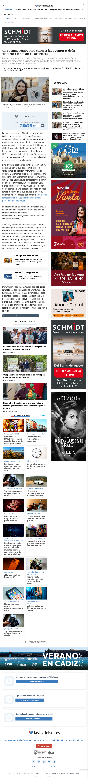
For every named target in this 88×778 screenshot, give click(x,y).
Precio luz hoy (20, 9)
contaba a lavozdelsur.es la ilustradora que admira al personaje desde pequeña (24, 198)
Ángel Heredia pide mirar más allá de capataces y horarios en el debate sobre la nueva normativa (73, 115)
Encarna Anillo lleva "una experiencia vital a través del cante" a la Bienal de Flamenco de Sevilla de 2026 (73, 126)
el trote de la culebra (39, 18)
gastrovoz (68, 18)
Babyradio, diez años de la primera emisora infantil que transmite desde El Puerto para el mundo (24, 406)
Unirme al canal (37, 681)
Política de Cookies (67, 773)
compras (16, 18)
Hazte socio (45, 746)
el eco (51, 18)
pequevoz (7, 18)
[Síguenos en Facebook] (54, 761)
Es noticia (8, 9)
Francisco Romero (10, 411)
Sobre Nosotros (36, 773)
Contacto (47, 773)
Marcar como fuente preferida (45, 767)
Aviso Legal (56, 773)
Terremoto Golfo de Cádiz (37, 9)
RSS (77, 773)
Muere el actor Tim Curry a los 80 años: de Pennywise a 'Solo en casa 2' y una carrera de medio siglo (74, 136)
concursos (59, 18)
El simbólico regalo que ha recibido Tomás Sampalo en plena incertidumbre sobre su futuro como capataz (73, 105)
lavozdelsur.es (30, 116)
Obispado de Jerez (57, 9)
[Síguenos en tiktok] (44, 761)
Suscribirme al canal (30, 700)
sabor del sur (79, 18)
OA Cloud (50, 777)
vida (5, 22)
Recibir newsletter (34, 719)
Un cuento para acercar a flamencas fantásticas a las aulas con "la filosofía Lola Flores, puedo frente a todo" (43, 69)
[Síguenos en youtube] (49, 761)
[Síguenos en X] (33, 761)
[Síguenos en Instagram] (38, 761)
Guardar (37, 126)
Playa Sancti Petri (73, 9)
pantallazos (25, 18)
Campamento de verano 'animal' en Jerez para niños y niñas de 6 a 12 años (24, 376)
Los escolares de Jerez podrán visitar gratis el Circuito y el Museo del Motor (24, 348)
